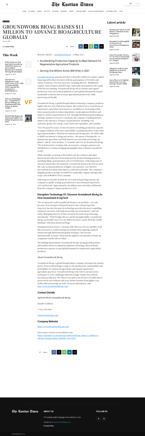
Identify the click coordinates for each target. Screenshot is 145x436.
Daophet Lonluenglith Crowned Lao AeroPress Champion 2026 (119, 44)
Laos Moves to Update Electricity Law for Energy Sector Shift (119, 82)
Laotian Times (9, 46)
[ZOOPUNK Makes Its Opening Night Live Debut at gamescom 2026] (28, 118)
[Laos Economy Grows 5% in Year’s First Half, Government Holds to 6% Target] (136, 57)
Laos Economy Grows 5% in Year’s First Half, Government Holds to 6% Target (119, 58)
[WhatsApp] (91, 46)
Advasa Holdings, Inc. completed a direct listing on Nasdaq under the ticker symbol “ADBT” (13, 103)
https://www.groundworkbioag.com (53, 326)
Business (6, 21)
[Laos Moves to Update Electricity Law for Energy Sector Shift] (136, 83)
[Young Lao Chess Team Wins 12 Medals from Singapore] (136, 32)
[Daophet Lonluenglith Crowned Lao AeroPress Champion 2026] (136, 44)
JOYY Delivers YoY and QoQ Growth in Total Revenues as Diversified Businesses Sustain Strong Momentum (13, 67)
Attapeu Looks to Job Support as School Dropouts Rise (118, 70)
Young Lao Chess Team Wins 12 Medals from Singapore (119, 31)
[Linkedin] (96, 46)
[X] (86, 46)
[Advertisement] (72, 374)
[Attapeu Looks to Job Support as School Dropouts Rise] (136, 71)
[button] (7, 4)
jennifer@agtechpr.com (47, 315)
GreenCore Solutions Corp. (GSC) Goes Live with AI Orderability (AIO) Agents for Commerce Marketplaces (14, 85)
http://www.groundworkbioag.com (52, 286)
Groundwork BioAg (62, 54)
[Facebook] (80, 46)
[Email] (101, 46)
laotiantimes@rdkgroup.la (61, 422)
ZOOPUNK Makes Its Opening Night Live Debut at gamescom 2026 (14, 119)
